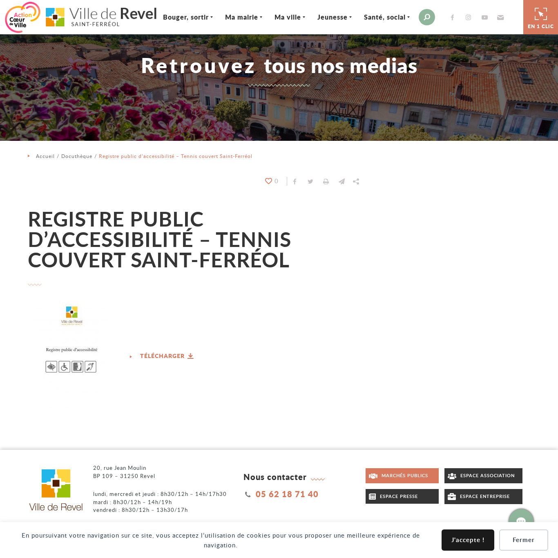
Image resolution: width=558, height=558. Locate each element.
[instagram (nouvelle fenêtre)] (470, 17)
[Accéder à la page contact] (521, 521)
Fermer (524, 540)
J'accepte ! (467, 540)
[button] (499, 17)
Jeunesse (332, 17)
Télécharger (163, 355)
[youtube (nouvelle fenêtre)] (486, 17)
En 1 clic (541, 26)
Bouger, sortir (186, 17)
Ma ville (288, 17)
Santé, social (385, 17)
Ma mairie (241, 17)
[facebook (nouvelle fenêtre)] (454, 17)
